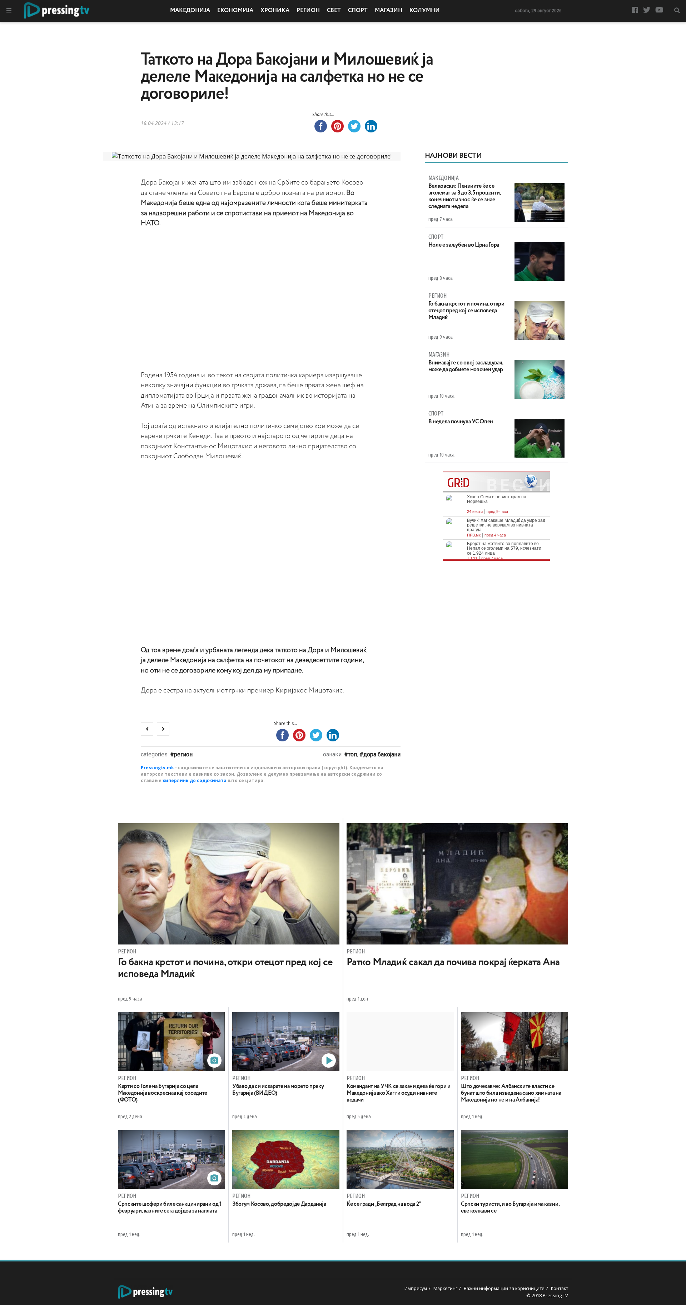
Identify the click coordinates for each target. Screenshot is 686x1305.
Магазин (388, 11)
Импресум (415, 1288)
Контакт (559, 1288)
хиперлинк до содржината (195, 780)
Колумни (424, 11)
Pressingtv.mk (157, 768)
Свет (334, 11)
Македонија (190, 11)
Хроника (274, 11)
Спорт (358, 11)
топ (352, 754)
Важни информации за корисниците (504, 1288)
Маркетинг (445, 1288)
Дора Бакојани (382, 754)
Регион (308, 11)
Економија (235, 11)
